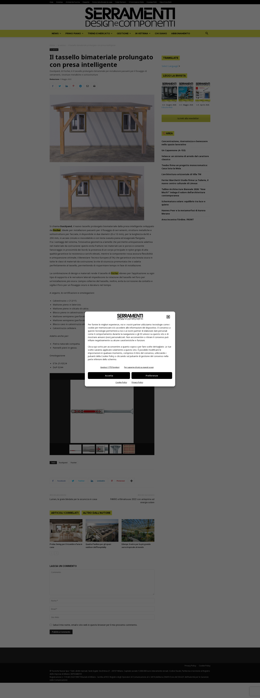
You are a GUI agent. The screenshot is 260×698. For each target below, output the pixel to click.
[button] (168, 316)
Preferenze (152, 375)
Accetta (109, 375)
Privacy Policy (137, 382)
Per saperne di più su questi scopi (139, 367)
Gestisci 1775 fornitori (109, 367)
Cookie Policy (121, 382)
